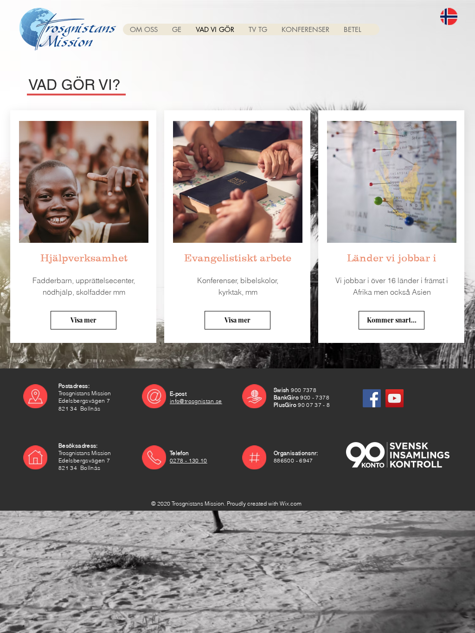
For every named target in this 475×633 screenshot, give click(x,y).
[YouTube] (394, 398)
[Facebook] (372, 398)
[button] (144, 29)
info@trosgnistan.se (196, 401)
